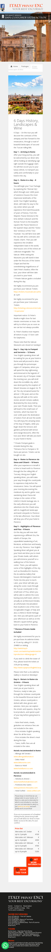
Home (15, 66)
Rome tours (12, 931)
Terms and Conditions (16, 910)
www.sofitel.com (33, 791)
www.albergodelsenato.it (24, 756)
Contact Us (18, 906)
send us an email (24, 806)
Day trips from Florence (33, 933)
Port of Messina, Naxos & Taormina (20, 919)
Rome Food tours (14, 935)
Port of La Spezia (14, 924)
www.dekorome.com (22, 762)
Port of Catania (26, 916)
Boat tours (12, 925)
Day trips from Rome (25, 931)
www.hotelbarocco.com (23, 768)
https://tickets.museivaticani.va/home (28, 292)
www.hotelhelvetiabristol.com (25, 782)
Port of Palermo (13, 916)
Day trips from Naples (16, 933)
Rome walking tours (15, 934)
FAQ (27, 908)
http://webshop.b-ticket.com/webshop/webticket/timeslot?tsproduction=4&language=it (30, 651)
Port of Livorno (34, 922)
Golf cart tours (27, 935)
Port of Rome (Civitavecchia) (18, 922)
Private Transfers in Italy (16, 908)
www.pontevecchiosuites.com (26, 788)
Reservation (27, 906)
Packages (25, 66)
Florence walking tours (31, 934)
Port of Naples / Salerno (16, 921)
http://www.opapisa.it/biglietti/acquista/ (29, 667)
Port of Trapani (13, 918)
